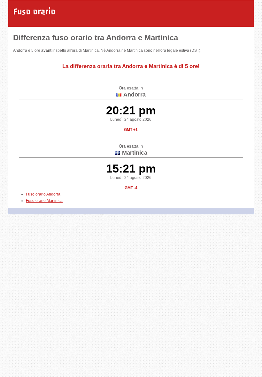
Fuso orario (34, 11)
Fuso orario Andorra (43, 194)
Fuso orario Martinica (44, 200)
